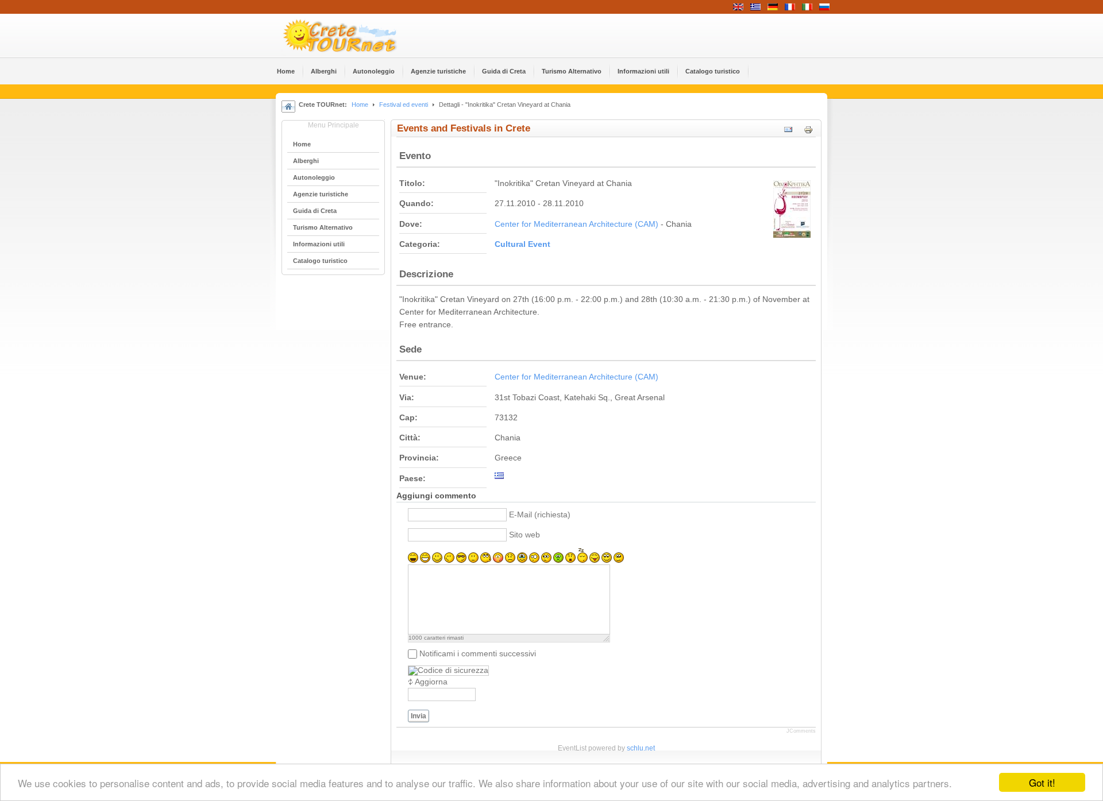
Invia (418, 716)
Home (360, 104)
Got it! (1042, 782)
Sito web (524, 535)
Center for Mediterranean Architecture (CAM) (576, 224)
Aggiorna (431, 682)
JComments (801, 731)
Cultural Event (522, 244)
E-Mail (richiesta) (539, 514)
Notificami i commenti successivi (477, 653)
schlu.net (641, 748)
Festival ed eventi (403, 104)
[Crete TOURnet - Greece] (353, 36)
